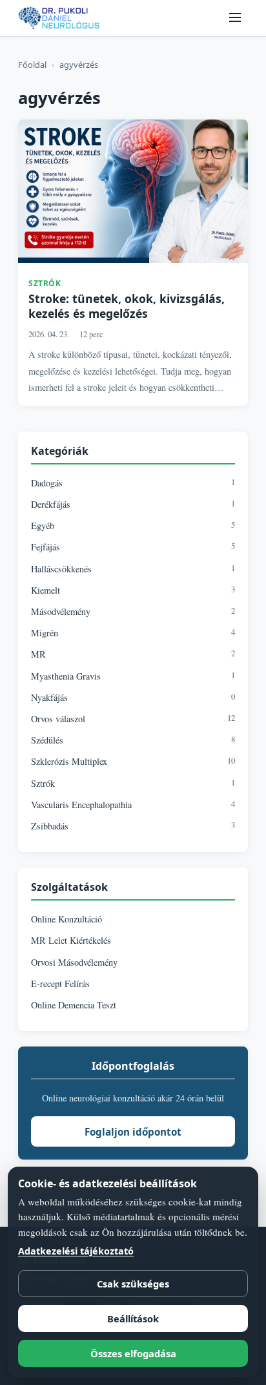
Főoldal (32, 64)
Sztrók (44, 283)
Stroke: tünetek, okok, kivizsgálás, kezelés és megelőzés (126, 306)
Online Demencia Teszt (73, 1005)
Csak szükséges (133, 1283)
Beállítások (133, 1318)
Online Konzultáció (66, 919)
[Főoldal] (58, 18)
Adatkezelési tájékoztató (76, 1250)
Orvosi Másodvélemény (74, 962)
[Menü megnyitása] (235, 18)
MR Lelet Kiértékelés (71, 940)
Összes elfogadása (133, 1353)
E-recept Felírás (60, 983)
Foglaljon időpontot (133, 1131)
